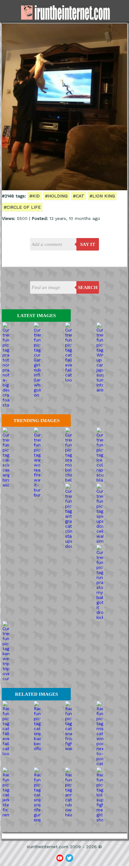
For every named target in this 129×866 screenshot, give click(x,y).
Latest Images (36, 315)
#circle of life (22, 207)
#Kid (34, 195)
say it (87, 244)
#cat (78, 195)
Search (88, 287)
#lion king (102, 195)
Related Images (36, 694)
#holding (56, 195)
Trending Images (36, 420)
